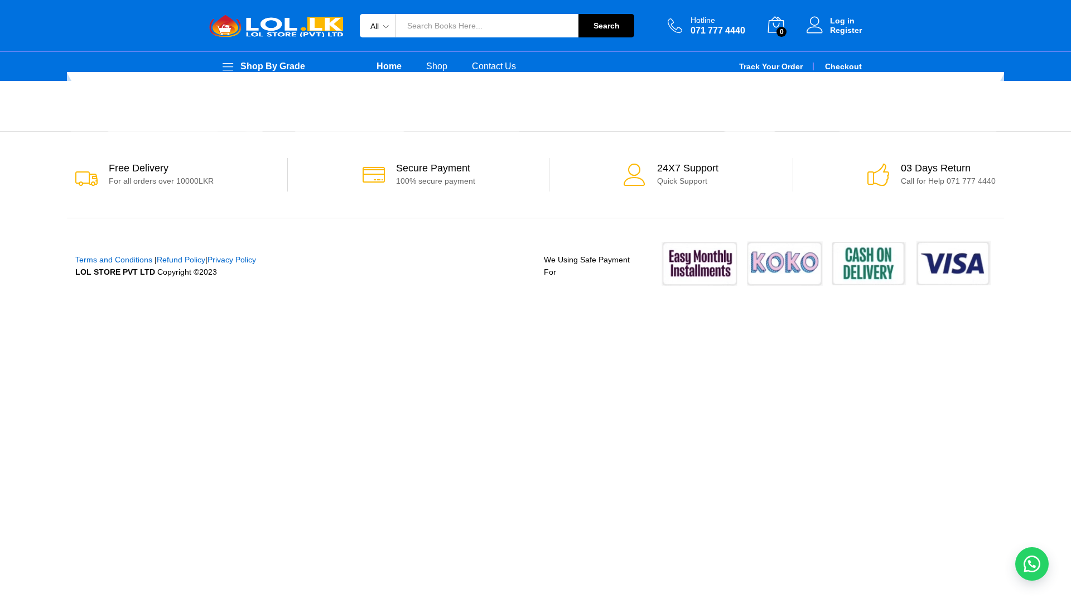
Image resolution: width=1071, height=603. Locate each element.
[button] (1032, 564)
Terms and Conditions (113, 259)
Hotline (703, 20)
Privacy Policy (232, 259)
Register (846, 30)
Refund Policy (181, 259)
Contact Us (494, 66)
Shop (436, 66)
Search (607, 25)
